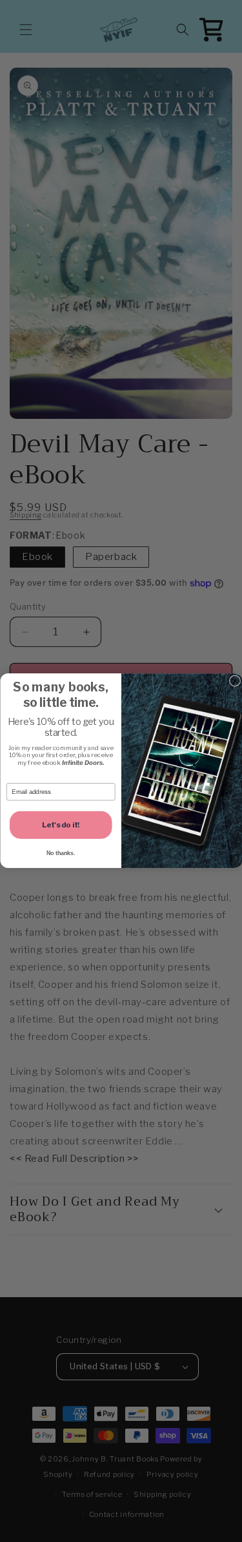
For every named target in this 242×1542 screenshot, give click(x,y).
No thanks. (60, 854)
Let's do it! (60, 824)
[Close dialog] (234, 681)
